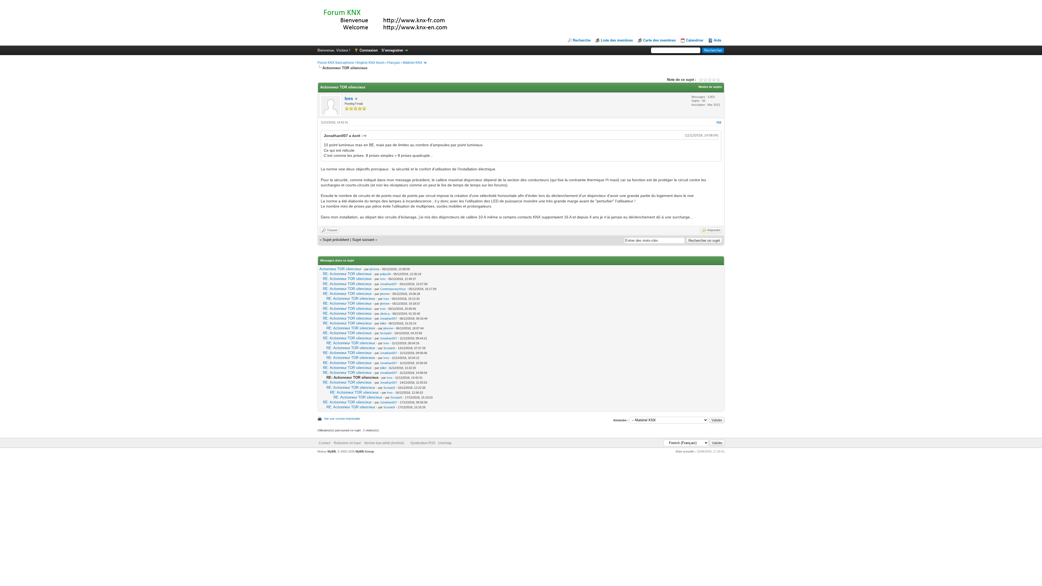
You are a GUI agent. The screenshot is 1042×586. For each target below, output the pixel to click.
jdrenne (374, 269)
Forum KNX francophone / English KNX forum (351, 63)
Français (393, 63)
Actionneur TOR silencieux (340, 269)
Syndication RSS (422, 443)
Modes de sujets (710, 86)
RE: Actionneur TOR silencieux (347, 274)
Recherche (581, 40)
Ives (349, 98)
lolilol (383, 323)
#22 (718, 122)
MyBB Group (364, 451)
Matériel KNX (412, 63)
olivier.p (385, 313)
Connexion (369, 50)
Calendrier (694, 40)
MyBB (332, 451)
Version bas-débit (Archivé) (384, 443)
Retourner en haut (347, 443)
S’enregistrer (392, 50)
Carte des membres (659, 40)
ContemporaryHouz (393, 289)
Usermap (445, 443)
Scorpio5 (386, 333)
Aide (717, 40)
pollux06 (385, 274)
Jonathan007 (388, 284)
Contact (324, 443)
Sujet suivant (363, 240)
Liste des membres (617, 40)
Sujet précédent (336, 240)
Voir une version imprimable (342, 418)
